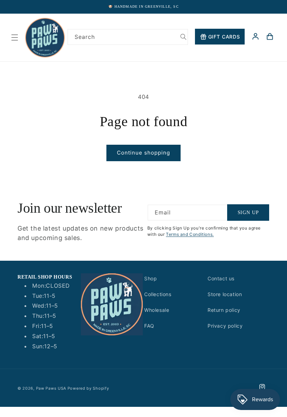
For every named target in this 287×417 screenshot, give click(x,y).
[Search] (183, 37)
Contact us (221, 278)
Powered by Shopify (88, 388)
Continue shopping (143, 152)
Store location (225, 294)
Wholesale (156, 310)
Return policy (224, 310)
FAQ (149, 326)
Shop (150, 278)
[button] (14, 37)
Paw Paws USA (52, 388)
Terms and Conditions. (190, 234)
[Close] (276, 53)
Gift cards (224, 37)
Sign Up (248, 212)
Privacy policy (225, 326)
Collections (158, 294)
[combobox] (128, 37)
